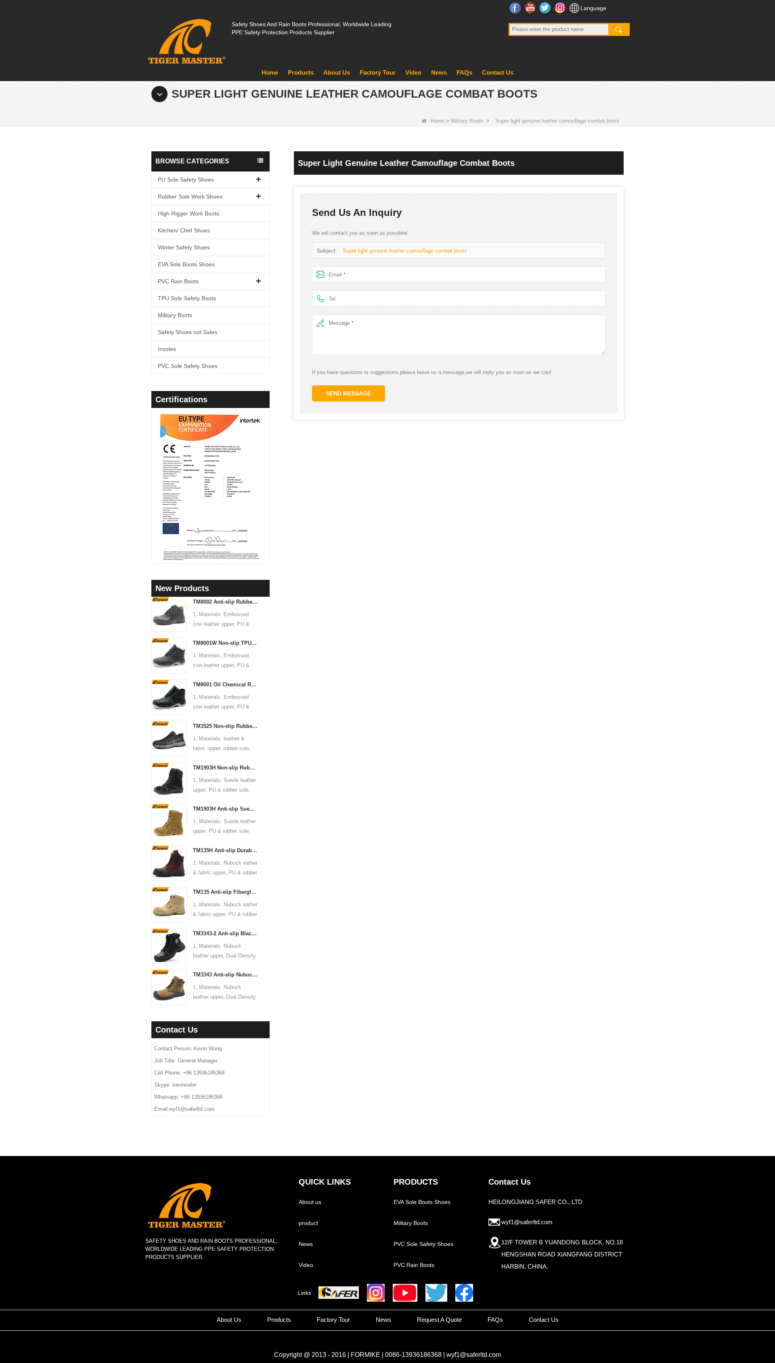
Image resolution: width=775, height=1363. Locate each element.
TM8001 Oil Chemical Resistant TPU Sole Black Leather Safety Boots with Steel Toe (225, 685)
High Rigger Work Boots (188, 213)
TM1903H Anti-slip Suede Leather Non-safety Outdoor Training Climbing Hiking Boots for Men (225, 809)
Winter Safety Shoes (184, 247)
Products (301, 72)
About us (310, 1202)
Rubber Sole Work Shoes (190, 196)
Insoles (167, 349)
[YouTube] (405, 1293)
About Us (336, 72)
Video (413, 72)
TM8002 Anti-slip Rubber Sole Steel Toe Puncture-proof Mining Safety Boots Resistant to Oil (225, 602)
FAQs (464, 72)
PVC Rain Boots (178, 281)
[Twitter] (436, 1293)
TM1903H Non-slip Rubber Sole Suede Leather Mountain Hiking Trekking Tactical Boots (225, 768)
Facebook (516, 8)
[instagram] (376, 1293)
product (308, 1223)
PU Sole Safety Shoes (186, 179)
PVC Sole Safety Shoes (188, 366)
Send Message (348, 393)
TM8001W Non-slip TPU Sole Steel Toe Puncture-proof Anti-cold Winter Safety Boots (225, 643)
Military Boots (467, 121)
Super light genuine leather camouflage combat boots (405, 251)
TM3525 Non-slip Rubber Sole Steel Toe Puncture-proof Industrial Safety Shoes (225, 726)
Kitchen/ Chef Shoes (184, 230)
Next (266, 475)
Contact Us (497, 72)
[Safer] (338, 1292)
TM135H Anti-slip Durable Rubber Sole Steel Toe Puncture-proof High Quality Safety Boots (225, 850)
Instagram (561, 8)
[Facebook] (464, 1293)
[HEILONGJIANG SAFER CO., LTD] (185, 38)
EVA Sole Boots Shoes (186, 264)
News (439, 72)
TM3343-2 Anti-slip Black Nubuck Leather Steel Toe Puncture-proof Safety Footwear (225, 933)
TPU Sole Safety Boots (187, 298)
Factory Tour (378, 72)
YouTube (531, 8)
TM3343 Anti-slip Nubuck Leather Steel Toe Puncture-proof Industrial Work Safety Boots (225, 975)
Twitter (546, 8)
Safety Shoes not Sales (187, 332)
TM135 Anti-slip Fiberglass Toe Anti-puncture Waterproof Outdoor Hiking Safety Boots (225, 892)
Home (270, 72)
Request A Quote (439, 1319)
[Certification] (190, 487)
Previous (154, 475)
